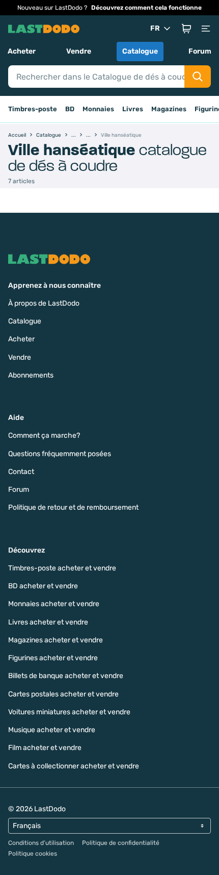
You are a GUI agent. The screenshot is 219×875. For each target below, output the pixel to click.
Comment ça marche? (44, 435)
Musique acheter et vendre (51, 730)
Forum (199, 51)
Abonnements (30, 375)
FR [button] (155, 28)
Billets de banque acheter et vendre (65, 675)
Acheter (22, 51)
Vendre (78, 51)
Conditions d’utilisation (41, 842)
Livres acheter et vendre (48, 622)
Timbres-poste (32, 109)
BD (69, 109)
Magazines (168, 109)
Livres (132, 109)
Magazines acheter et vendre (55, 640)
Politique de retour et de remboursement (73, 507)
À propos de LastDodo (43, 303)
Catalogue (140, 51)
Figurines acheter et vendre (53, 658)
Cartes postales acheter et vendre (63, 694)
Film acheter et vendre (44, 747)
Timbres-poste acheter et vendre (62, 568)
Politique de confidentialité (120, 842)
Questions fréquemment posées (59, 453)
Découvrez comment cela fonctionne (146, 7)
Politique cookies (32, 853)
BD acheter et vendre (43, 586)
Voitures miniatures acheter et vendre (69, 712)
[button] (186, 28)
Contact (21, 471)
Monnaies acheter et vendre (53, 603)
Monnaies (98, 109)
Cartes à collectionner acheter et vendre (73, 766)
